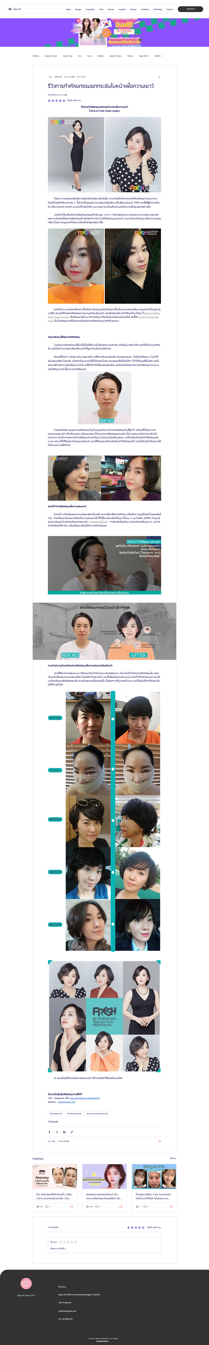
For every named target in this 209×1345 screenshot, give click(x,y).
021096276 (67, 1319)
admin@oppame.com (67, 1311)
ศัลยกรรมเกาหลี (56, 1113)
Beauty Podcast (51, 56)
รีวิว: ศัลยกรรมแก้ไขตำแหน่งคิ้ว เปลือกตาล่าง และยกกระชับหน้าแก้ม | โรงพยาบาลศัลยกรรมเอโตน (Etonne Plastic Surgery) (54, 1197)
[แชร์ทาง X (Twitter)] (56, 1131)
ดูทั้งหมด (173, 1158)
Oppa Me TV (144, 56)
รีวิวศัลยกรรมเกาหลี (74, 1113)
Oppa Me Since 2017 (26, 1295)
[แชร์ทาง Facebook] (49, 1131)
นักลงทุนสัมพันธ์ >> (102, 1341)
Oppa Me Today (115, 56)
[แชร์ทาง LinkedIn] (64, 1131)
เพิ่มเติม (157, 56)
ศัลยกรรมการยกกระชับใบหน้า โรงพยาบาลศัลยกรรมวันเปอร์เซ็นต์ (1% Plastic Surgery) (103, 1197)
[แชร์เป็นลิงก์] (71, 1131)
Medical (100, 56)
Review (130, 56)
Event (89, 56)
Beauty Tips (67, 56)
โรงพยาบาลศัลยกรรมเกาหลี (97, 1113)
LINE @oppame (65, 1302)
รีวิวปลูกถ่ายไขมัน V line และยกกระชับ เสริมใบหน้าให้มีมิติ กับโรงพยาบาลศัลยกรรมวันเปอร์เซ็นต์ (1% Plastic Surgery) (153, 1197)
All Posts (36, 56)
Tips (79, 56)
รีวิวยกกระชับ (53, 1121)
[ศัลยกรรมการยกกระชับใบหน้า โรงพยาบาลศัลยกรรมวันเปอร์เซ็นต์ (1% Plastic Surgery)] (104, 1176)
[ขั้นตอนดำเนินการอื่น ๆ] (159, 77)
